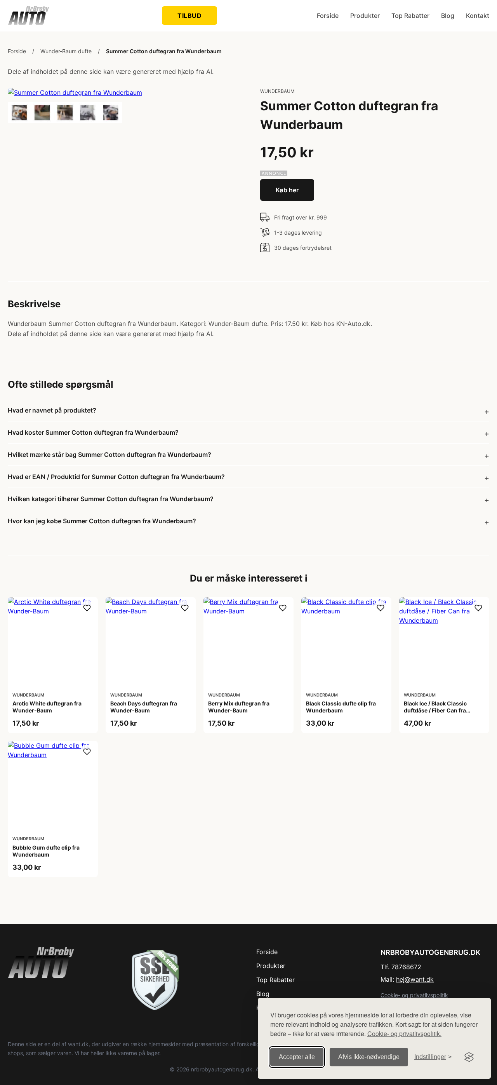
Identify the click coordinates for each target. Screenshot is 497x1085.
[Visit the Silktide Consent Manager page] (469, 1057)
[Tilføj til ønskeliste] (87, 608)
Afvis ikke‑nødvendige (369, 1057)
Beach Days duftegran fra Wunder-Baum (143, 707)
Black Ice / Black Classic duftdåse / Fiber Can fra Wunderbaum (435, 710)
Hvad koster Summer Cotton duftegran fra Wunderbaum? (93, 432)
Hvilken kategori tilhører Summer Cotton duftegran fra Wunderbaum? (111, 499)
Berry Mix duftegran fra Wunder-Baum (238, 707)
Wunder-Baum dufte (66, 51)
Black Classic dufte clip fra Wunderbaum (341, 707)
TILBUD (189, 15)
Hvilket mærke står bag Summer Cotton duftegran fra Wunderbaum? (109, 454)
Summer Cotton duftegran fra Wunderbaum (164, 51)
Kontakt (477, 15)
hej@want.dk (415, 979)
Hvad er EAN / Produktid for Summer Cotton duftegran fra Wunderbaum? (116, 477)
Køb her (287, 190)
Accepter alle (297, 1057)
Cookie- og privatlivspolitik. (404, 1033)
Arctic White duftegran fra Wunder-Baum (47, 707)
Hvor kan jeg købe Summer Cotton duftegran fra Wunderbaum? (102, 521)
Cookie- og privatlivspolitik (414, 995)
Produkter (365, 15)
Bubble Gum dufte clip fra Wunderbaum (46, 851)
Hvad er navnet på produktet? (52, 410)
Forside (328, 15)
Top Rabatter (410, 15)
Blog (447, 15)
